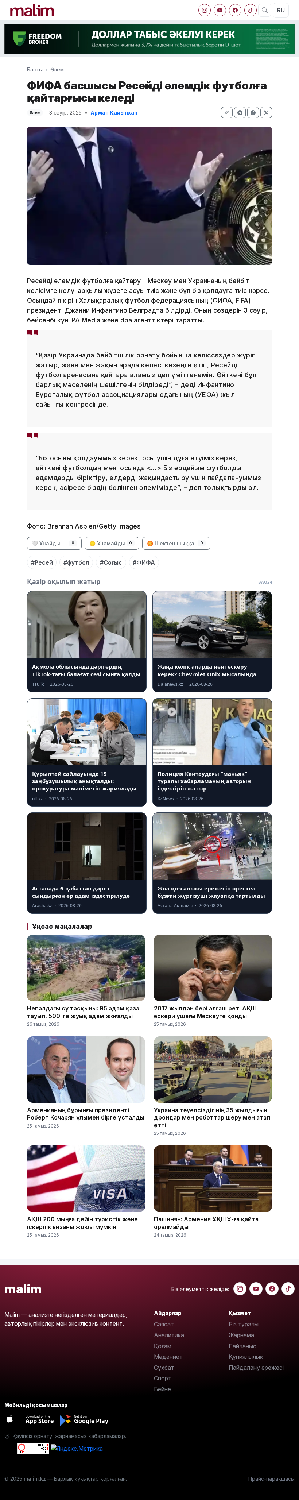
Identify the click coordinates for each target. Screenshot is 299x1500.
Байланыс (242, 1346)
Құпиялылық (246, 1356)
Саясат (164, 1324)
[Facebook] (235, 10)
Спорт (162, 1378)
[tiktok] (250, 10)
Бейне (162, 1389)
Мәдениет (168, 1356)
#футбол (76, 562)
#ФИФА (144, 562)
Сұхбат (164, 1367)
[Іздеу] (264, 10)
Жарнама (241, 1335)
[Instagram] (204, 10)
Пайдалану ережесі (256, 1367)
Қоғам (162, 1346)
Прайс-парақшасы (271, 1479)
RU (281, 10)
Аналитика (169, 1335)
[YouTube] (220, 10)
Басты (35, 69)
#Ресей (42, 562)
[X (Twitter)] (266, 112)
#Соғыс (111, 562)
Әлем (57, 69)
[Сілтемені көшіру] (227, 112)
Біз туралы (244, 1324)
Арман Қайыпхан (113, 112)
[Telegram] (240, 112)
